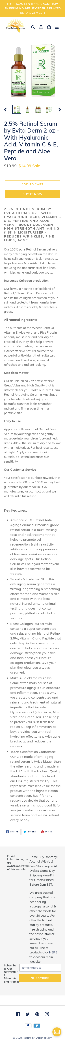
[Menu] (57, 26)
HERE (53, 952)
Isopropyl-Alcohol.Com (38, 1037)
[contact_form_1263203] (56, 1031)
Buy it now (32, 194)
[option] (16, 109)
